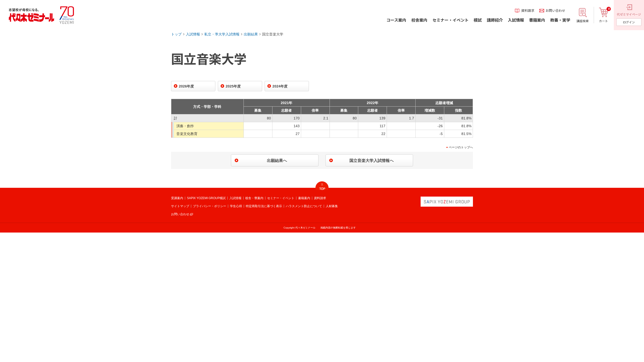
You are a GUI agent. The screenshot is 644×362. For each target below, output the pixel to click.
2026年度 (186, 86)
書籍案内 (304, 198)
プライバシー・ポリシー (209, 206)
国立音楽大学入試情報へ (371, 160)
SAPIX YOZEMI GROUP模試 (206, 198)
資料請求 (320, 198)
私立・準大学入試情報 (221, 34)
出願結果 (251, 34)
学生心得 (236, 206)
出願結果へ (277, 160)
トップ (176, 34)
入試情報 (193, 34)
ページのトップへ (461, 147)
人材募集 (332, 206)
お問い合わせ (180, 214)
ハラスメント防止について (304, 206)
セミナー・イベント (280, 198)
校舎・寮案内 (254, 198)
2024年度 (280, 86)
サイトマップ (180, 206)
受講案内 (177, 198)
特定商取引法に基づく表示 (264, 206)
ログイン (629, 22)
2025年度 (233, 86)
